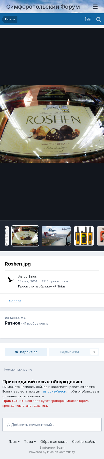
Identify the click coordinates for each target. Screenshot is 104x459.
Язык (13, 441)
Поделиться (27, 352)
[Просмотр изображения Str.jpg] (56, 236)
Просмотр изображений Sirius (42, 286)
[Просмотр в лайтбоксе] (52, 124)
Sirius (33, 276)
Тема (29, 441)
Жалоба (15, 301)
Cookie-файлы (84, 441)
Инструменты (83, 212)
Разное (12, 323)
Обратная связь (53, 441)
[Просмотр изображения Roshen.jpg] (25, 236)
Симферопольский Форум (43, 6)
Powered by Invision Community (52, 452)
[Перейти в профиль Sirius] (10, 279)
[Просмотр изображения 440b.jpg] (84, 236)
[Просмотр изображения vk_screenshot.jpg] (7, 236)
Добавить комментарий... (32, 425)
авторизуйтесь (54, 391)
